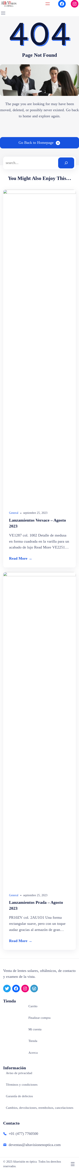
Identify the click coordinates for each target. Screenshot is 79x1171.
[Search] (66, 162)
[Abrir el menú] (47, 4)
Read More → (20, 558)
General (13, 512)
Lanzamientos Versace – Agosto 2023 (37, 523)
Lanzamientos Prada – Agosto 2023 (36, 905)
